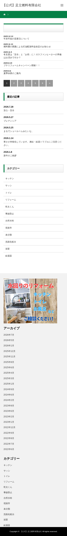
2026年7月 (9, 335)
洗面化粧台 (10, 242)
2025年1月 (9, 384)
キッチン (9, 178)
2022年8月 (9, 438)
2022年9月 (9, 433)
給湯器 (8, 256)
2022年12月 (9, 427)
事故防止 (9, 213)
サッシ (8, 185)
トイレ (8, 192)
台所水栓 (9, 220)
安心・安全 (9, 110)
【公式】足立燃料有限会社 (31, 531)
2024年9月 (9, 389)
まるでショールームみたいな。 (19, 131)
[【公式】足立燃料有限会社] (22, 5)
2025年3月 (9, 378)
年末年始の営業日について (16, 38)
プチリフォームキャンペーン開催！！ (22, 65)
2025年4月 (9, 373)
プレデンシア (10, 121)
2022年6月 (9, 449)
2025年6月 (9, 367)
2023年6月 (9, 411)
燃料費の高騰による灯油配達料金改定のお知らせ (27, 46)
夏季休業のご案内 (12, 73)
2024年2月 (9, 400)
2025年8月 (9, 362)
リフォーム (10, 199)
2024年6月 (9, 394)
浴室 (7, 249)
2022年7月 (9, 444)
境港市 (8, 228)
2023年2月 (9, 416)
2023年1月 (9, 422)
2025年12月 (9, 351)
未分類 (8, 235)
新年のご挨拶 (10, 155)
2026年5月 (9, 340)
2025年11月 (9, 356)
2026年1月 (9, 345)
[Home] (5, 14)
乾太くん (9, 206)
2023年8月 (9, 405)
